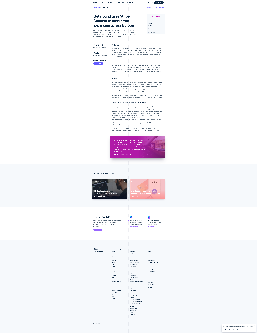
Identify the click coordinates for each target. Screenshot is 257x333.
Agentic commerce (134, 255)
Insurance (132, 283)
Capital (113, 258)
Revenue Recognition (116, 290)
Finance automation (134, 262)
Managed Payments (116, 281)
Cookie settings (151, 269)
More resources (151, 271)
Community (150, 256)
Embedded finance (134, 260)
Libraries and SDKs (134, 316)
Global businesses (134, 264)
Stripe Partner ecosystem (136, 301)
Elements (114, 270)
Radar (113, 288)
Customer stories (152, 253)
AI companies (133, 275)
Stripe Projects (133, 318)
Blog (149, 255)
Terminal (114, 296)
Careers (149, 278)
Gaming (131, 279)
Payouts (113, 286)
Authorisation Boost (116, 255)
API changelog (133, 314)
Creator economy (134, 277)
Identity (113, 273)
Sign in (150, 2)
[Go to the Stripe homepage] (95, 249)
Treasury (114, 298)
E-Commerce (133, 258)
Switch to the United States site (230, 329)
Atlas (113, 253)
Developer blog (133, 320)
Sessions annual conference (154, 258)
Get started (97, 229)
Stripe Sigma (114, 292)
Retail (131, 292)
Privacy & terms (151, 260)
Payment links (115, 283)
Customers (96, 7)
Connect (113, 264)
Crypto (113, 266)
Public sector (133, 290)
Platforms (132, 271)
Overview (149, 7)
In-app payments (133, 266)
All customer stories (159, 7)
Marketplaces (133, 268)
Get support (150, 289)
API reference (151, 226)
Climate (113, 262)
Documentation (133, 308)
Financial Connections (117, 271)
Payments (114, 285)
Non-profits (132, 286)
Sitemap (150, 267)
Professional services (135, 288)
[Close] (254, 326)
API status (132, 312)
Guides (149, 251)
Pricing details (133, 226)
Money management (134, 270)
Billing (113, 256)
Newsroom (150, 280)
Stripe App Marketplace (135, 299)
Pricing (131, 2)
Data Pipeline (115, 268)
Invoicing (114, 275)
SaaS (131, 273)
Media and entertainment (135, 285)
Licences (150, 266)
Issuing (113, 277)
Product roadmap (152, 277)
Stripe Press (150, 282)
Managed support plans (153, 291)
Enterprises (132, 251)
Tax (112, 294)
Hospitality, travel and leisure (136, 281)
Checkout (114, 260)
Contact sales (158, 2)
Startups (132, 253)
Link (112, 279)
